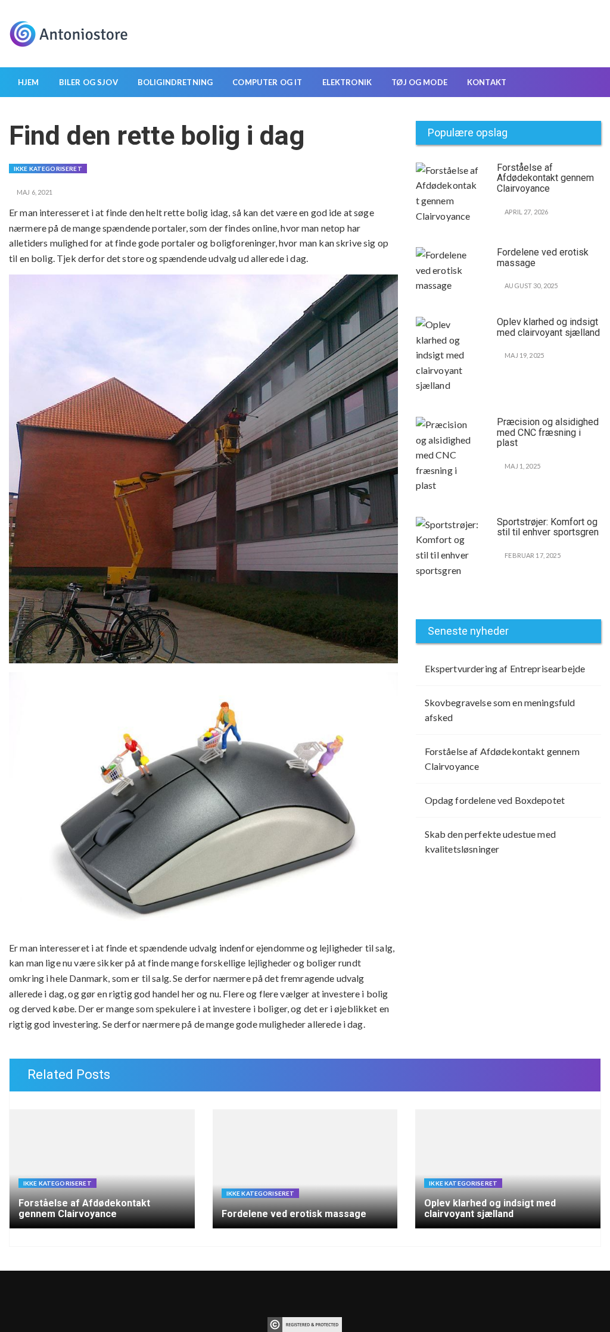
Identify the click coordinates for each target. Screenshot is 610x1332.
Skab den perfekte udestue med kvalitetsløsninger (490, 841)
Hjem (28, 82)
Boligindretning (175, 82)
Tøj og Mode (419, 82)
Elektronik (347, 82)
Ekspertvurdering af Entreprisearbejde (505, 668)
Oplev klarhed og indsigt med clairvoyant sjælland (548, 327)
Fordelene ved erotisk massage (543, 258)
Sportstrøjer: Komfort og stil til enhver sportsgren (548, 527)
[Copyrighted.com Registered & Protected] (304, 1322)
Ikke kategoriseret (48, 168)
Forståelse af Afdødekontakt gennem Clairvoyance (545, 178)
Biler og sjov (88, 82)
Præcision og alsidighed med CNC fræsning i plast (548, 432)
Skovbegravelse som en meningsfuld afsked (500, 710)
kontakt (486, 82)
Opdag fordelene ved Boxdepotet (495, 800)
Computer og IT (267, 82)
